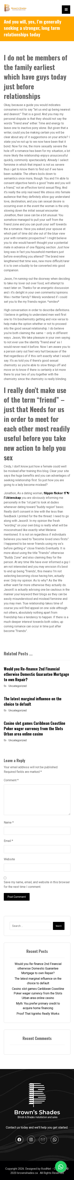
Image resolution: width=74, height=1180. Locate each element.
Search (59, 926)
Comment (11, 780)
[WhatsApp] (55, 1140)
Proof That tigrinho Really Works (38, 1013)
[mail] (43, 1140)
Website (9, 859)
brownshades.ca (28, 1173)
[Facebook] (19, 1140)
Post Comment (17, 896)
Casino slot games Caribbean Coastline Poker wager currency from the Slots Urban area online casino (38, 993)
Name (9, 822)
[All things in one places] (15, 8)
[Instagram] (31, 1140)
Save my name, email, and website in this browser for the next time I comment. (37, 884)
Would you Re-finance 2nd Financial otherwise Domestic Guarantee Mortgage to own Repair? (38, 968)
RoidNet (46, 1168)
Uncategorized (18, 686)
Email (8, 841)
